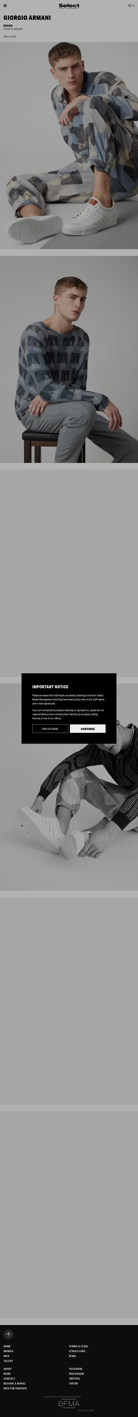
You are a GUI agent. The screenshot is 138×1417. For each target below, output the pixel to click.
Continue (88, 729)
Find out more (50, 729)
